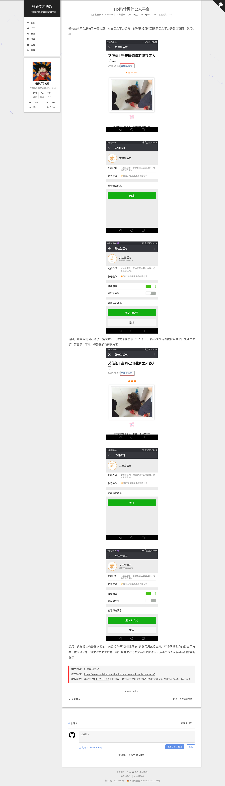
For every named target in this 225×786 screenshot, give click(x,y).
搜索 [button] (33, 50)
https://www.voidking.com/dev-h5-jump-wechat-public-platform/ (119, 674)
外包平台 (75, 699)
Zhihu (52, 107)
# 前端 (128, 692)
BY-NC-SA (103, 679)
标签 (33, 34)
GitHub (52, 103)
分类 (33, 39)
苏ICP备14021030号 (114, 781)
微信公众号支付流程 (182, 699)
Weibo (35, 107)
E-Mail (35, 103)
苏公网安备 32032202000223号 (144, 781)
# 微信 (136, 692)
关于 (33, 28)
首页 (33, 23)
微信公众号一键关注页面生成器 (93, 652)
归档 (33, 45)
